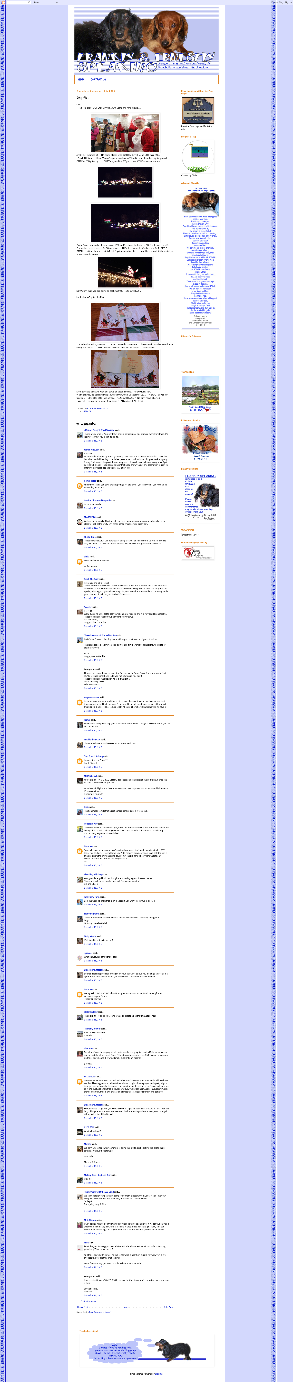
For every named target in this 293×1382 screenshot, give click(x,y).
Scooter (88, 607)
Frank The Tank (91, 579)
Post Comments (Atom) (100, 1312)
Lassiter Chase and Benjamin (97, 500)
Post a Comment (88, 1301)
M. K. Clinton (90, 1220)
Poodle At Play (90, 824)
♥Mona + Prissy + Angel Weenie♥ (99, 430)
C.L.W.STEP (89, 1127)
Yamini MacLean (91, 450)
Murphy (87, 1144)
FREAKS (87, 411)
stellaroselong (90, 1012)
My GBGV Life (90, 517)
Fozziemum (89, 1076)
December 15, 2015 (93, 441)
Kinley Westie (90, 936)
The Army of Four (92, 1029)
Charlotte (88, 1048)
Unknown (88, 846)
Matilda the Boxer (92, 739)
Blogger (158, 1374)
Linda (86, 556)
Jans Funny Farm (92, 897)
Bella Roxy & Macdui (93, 970)
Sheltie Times (90, 537)
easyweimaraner (92, 697)
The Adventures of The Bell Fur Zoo (100, 635)
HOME (81, 79)
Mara (86, 1242)
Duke (86, 807)
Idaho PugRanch (92, 914)
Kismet (87, 720)
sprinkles (88, 953)
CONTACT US (98, 79)
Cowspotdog (90, 481)
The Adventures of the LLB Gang (99, 1192)
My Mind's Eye (90, 776)
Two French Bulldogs (94, 756)
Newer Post (82, 1307)
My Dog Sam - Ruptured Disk (97, 1175)
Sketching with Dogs (93, 874)
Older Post (168, 1307)
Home (126, 1307)
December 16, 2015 (93, 1267)
